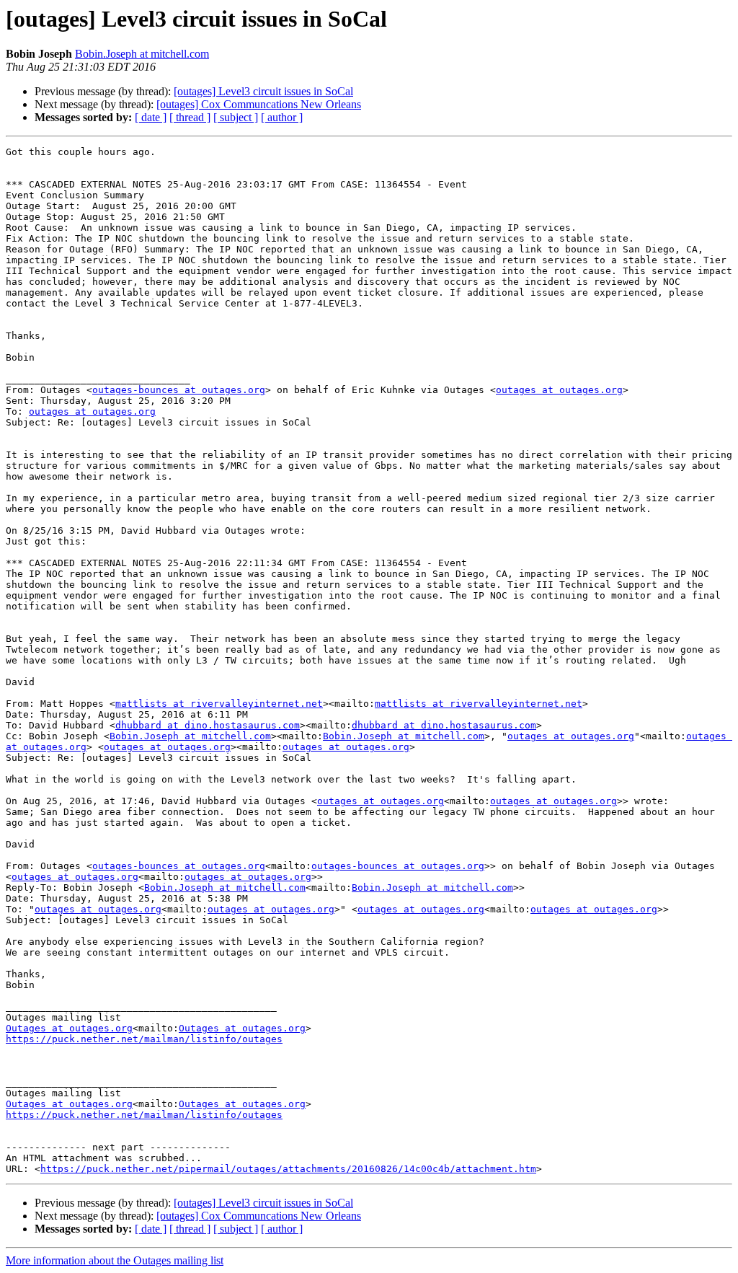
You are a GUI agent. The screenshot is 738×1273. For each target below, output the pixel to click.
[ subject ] (235, 117)
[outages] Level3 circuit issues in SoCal (263, 91)
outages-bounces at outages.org (178, 389)
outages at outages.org (559, 389)
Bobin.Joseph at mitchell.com (142, 54)
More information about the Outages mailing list (114, 1260)
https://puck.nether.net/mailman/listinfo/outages (144, 1039)
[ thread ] (189, 117)
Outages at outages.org (69, 1028)
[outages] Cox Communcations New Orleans (258, 104)
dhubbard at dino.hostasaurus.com (207, 725)
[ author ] (282, 117)
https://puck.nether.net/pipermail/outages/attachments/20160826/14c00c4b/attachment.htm (288, 1168)
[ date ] (150, 117)
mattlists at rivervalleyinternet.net (219, 703)
